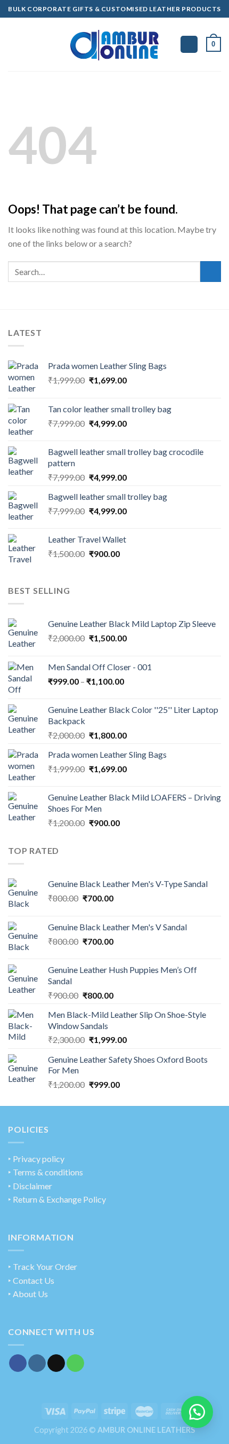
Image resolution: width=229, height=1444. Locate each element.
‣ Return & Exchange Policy (57, 1199)
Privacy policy (38, 1158)
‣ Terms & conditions (45, 1172)
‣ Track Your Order (42, 1266)
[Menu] (14, 44)
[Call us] (75, 1363)
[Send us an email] (56, 1363)
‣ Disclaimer (30, 1186)
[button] (197, 1412)
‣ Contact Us (31, 1280)
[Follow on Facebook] (18, 1363)
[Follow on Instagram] (37, 1363)
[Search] (189, 44)
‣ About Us (28, 1294)
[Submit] (210, 271)
